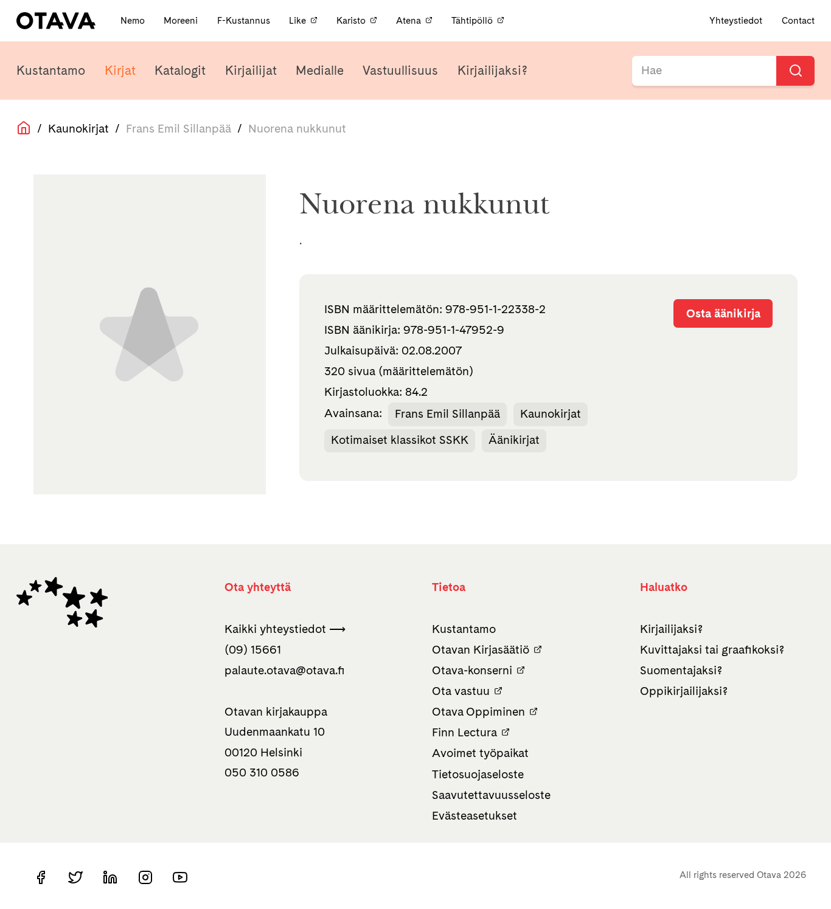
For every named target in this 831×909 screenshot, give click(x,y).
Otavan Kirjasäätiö (480, 650)
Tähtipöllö (472, 20)
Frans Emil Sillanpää (447, 414)
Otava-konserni (472, 670)
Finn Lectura (464, 732)
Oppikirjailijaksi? (684, 691)
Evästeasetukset (474, 816)
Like (297, 20)
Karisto (351, 20)
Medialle (320, 70)
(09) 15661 (252, 650)
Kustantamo (50, 70)
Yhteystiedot (735, 20)
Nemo (133, 20)
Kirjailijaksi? (492, 70)
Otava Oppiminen (478, 712)
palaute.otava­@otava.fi (284, 670)
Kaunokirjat (78, 129)
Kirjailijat (251, 70)
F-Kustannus (245, 20)
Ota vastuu (461, 691)
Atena (408, 20)
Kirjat (120, 70)
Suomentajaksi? (681, 670)
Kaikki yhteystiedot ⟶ (285, 629)
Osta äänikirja (723, 313)
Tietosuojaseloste (478, 774)
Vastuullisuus (400, 70)
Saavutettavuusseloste (491, 795)
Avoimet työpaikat (480, 753)
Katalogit (180, 70)
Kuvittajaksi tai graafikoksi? (712, 650)
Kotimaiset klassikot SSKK (399, 440)
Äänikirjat (514, 440)
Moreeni (182, 20)
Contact (798, 20)
